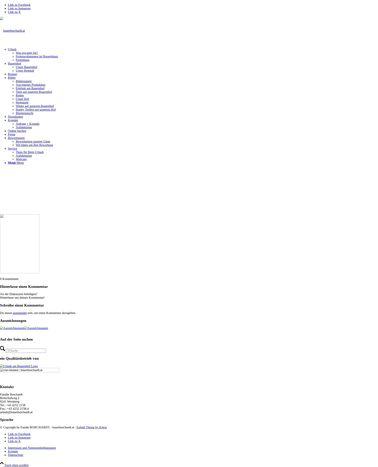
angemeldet (20, 313)
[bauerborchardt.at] (12, 30)
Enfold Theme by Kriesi (92, 427)
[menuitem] (193, 55)
